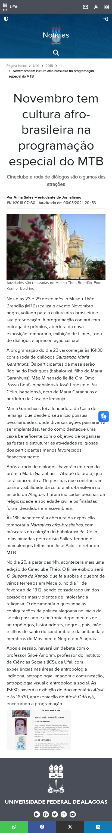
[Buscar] (56, 53)
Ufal (36, 66)
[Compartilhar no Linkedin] (98, 827)
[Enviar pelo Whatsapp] (14, 827)
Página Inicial (17, 66)
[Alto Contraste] (6, 19)
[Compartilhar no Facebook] (42, 827)
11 (60, 66)
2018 (49, 66)
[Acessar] (106, 19)
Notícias (56, 35)
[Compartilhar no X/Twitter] (70, 827)
